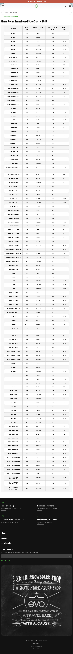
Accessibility (36, 648)
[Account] (66, 6)
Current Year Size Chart (10, 16)
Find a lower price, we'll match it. (10, 522)
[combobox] (36, 12)
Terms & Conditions (36, 646)
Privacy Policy (36, 643)
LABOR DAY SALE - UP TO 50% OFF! (36, 1)
